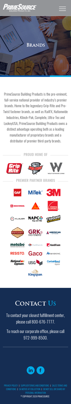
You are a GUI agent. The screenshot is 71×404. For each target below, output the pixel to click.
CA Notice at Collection (29, 389)
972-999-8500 (35, 338)
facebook (40, 370)
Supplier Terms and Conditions (35, 385)
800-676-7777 (43, 322)
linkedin (31, 370)
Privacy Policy (11, 385)
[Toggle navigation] (62, 8)
